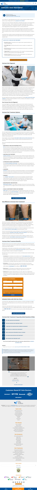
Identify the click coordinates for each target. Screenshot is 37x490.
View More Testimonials (18, 385)
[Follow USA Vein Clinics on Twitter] (15, 482)
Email (4, 283)
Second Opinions (18, 460)
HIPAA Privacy (20, 486)
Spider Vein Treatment (18, 451)
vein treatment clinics (26, 256)
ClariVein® (5, 170)
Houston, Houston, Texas (15, 381)
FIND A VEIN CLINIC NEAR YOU (18, 313)
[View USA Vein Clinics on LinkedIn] (24, 482)
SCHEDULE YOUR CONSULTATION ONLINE (18, 59)
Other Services (18, 459)
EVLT (4, 147)
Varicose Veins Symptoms (18, 436)
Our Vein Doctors (18, 412)
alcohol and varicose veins (20, 249)
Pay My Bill (18, 416)
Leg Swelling (18, 441)
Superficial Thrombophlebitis (18, 430)
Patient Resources (18, 415)
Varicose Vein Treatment (18, 450)
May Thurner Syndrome (18, 429)
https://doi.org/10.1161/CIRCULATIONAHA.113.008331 (22, 346)
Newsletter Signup (18, 484)
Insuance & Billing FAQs (18, 414)
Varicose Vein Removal (18, 431)
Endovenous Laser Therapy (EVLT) (18, 452)
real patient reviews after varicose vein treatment (18, 232)
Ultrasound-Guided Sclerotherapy (18, 458)
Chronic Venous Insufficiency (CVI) (18, 428)
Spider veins (5, 190)
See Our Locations (18, 467)
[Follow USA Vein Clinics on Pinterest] (21, 482)
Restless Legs (18, 438)
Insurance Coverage (18, 413)
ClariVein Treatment (18, 453)
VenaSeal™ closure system (9, 176)
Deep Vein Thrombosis (18, 427)
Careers (18, 417)
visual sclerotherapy (14, 191)
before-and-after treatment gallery (11, 229)
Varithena (18, 456)
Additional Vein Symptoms (18, 444)
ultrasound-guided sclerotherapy (11, 163)
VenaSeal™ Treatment (18, 457)
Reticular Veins (18, 439)
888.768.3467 (24, 266)
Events (18, 420)
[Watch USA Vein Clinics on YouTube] (17, 482)
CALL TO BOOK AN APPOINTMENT (19, 198)
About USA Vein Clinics (18, 411)
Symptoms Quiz (18, 445)
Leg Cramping (18, 442)
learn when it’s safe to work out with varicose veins (23, 137)
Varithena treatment (6, 155)
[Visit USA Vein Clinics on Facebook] (13, 482)
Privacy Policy (16, 486)
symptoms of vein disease (19, 20)
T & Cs (24, 486)
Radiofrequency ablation (7, 184)
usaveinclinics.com (14, 405)
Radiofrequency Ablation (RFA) (18, 454)
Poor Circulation (18, 424)
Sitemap (13, 486)
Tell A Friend (18, 419)
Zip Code (14, 286)
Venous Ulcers (18, 426)
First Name (5, 280)
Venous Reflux (18, 443)
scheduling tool (11, 266)
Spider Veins (18, 437)
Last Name (15, 280)
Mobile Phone (5, 286)
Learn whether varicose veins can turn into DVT (18, 236)
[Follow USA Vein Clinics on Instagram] (19, 482)
